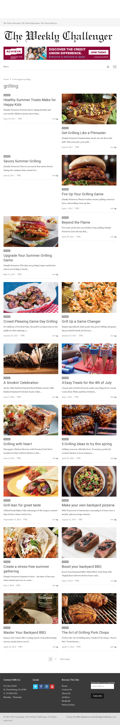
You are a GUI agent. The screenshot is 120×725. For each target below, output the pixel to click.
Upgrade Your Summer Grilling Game (28, 258)
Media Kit (66, 701)
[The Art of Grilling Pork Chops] (89, 595)
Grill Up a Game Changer (81, 321)
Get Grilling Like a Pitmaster (84, 132)
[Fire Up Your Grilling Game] (89, 156)
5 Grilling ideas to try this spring (87, 444)
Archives (66, 697)
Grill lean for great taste (22, 505)
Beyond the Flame (76, 222)
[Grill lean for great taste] (31, 467)
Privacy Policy (68, 705)
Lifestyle (7, 95)
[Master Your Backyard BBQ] (31, 595)
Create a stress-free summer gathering (26, 569)
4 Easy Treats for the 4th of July (87, 382)
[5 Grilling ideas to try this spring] (89, 406)
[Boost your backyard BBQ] (89, 529)
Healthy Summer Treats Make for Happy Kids (30, 102)
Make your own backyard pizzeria (88, 505)
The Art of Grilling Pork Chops (85, 632)
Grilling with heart (18, 444)
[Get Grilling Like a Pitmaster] (89, 95)
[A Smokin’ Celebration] (31, 345)
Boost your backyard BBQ (82, 566)
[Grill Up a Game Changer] (89, 284)
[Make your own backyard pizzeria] (89, 467)
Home (64, 686)
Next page (65, 659)
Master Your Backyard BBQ (25, 632)
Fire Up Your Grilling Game (82, 194)
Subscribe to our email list (103, 682)
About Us (66, 693)
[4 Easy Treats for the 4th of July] (89, 345)
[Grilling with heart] (31, 406)
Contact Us (67, 689)
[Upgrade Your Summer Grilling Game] (31, 218)
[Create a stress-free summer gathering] (31, 529)
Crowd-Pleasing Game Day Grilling (31, 321)
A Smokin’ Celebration (21, 382)
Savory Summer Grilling (22, 161)
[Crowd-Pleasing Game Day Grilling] (31, 284)
